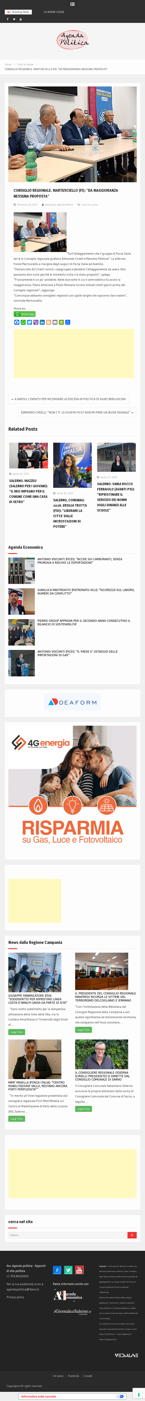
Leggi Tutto (17, 1032)
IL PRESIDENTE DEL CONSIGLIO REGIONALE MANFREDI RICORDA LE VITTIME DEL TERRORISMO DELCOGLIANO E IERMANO (105, 996)
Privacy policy (15, 1297)
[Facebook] (7, 19)
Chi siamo (58, 1376)
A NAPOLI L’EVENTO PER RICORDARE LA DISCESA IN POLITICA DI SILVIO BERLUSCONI (70, 399)
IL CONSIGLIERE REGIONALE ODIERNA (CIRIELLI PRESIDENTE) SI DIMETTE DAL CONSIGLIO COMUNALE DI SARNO (102, 1076)
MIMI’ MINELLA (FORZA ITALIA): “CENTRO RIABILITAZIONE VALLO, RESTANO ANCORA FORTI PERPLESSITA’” (37, 1086)
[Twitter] (14, 19)
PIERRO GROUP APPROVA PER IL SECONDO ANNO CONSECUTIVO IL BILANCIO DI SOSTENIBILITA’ (83, 622)
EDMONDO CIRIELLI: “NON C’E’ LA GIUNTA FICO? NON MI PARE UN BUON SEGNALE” (75, 412)
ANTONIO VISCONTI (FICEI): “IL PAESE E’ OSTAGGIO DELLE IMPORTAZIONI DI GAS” (77, 653)
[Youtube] (21, 19)
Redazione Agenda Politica (59, 204)
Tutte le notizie (90, 204)
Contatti (87, 1376)
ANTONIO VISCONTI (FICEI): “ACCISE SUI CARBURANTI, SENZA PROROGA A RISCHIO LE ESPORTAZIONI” (79, 561)
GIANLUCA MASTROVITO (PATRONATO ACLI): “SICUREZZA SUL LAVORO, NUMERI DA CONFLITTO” (86, 591)
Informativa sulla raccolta (38, 1396)
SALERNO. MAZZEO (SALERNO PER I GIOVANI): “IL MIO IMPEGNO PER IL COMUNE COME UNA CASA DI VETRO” (28, 491)
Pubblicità (73, 1376)
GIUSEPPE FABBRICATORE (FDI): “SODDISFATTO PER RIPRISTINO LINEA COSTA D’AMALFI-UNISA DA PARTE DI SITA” (37, 999)
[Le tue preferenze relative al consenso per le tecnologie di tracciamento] (138, 1394)
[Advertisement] (74, 353)
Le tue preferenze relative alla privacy (88, 1396)
